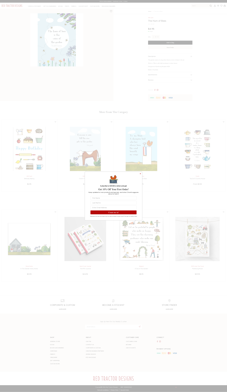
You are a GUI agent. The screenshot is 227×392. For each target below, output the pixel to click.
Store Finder (170, 47)
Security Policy (125, 390)
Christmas (53, 351)
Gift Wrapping (55, 360)
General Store (55, 341)
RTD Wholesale (91, 357)
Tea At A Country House (197, 178)
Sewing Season (91, 354)
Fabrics (52, 354)
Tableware (53, 357)
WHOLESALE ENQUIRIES (108, 6)
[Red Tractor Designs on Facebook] (155, 90)
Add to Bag (170, 42)
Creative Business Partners (95, 351)
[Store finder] (217, 6)
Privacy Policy (115, 390)
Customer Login (131, 341)
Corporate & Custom (93, 348)
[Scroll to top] (176, 387)
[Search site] (211, 6)
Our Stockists (131, 348)
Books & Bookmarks (57, 348)
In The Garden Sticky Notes (29, 268)
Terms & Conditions (103, 390)
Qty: (149, 37)
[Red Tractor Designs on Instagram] (157, 90)
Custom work (55, 364)
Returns (128, 344)
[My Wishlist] (220, 6)
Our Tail (88, 341)
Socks (52, 344)
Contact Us (90, 344)
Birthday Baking (29, 178)
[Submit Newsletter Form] (140, 327)
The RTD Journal (85, 268)
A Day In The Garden (141, 268)
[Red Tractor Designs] (12, 5)
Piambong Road (197, 268)
